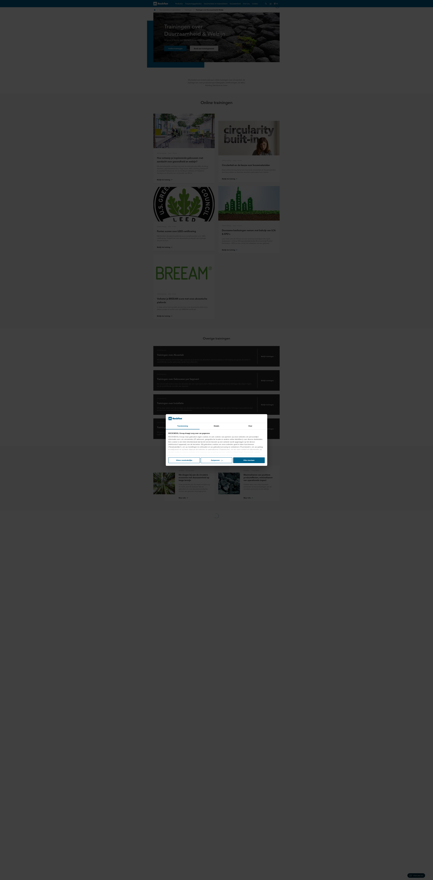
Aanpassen (215, 460)
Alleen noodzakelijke (184, 460)
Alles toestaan (249, 460)
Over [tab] (250, 426)
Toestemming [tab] (182, 426)
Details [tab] (216, 426)
